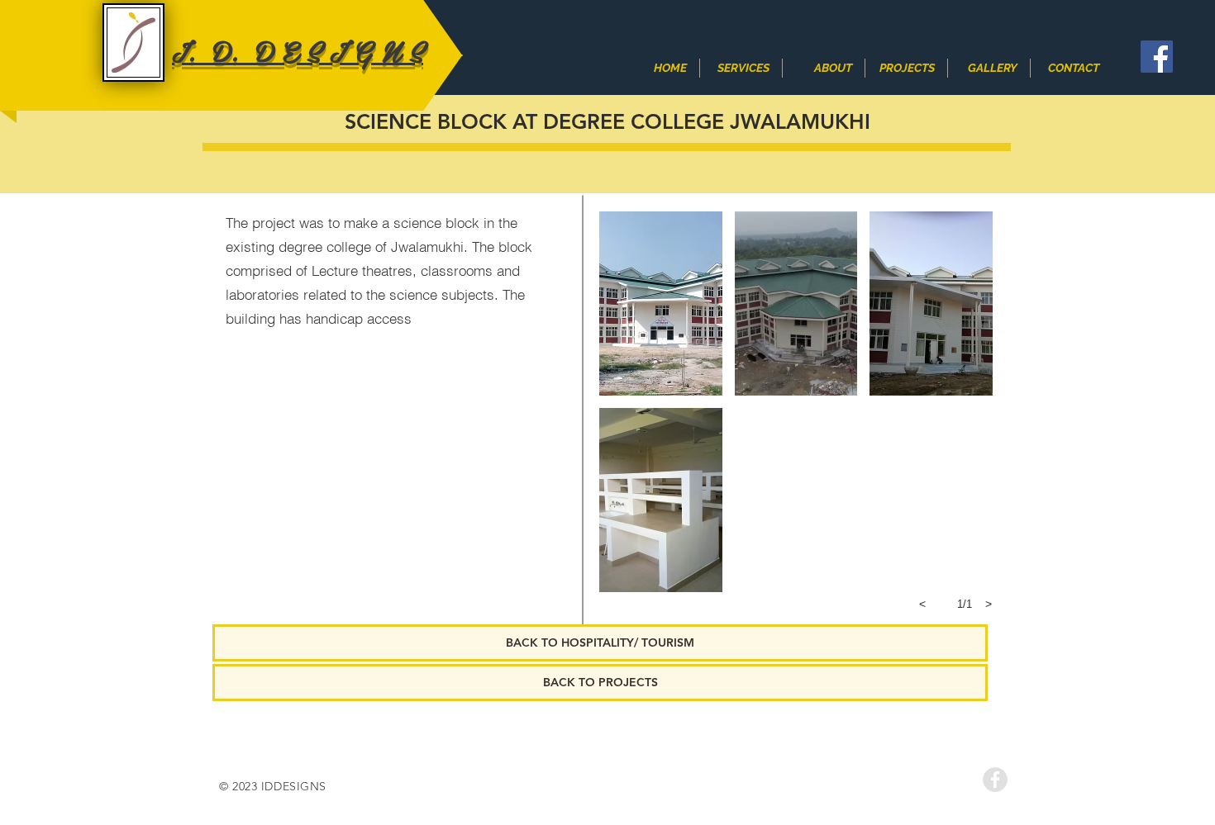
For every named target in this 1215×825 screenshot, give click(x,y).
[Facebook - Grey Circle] (995, 779)
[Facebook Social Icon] (1157, 56)
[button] (660, 303)
